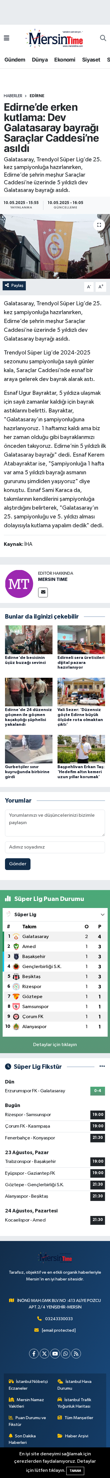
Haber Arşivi (76, 1436)
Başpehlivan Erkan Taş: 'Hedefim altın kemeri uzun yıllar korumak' (80, 772)
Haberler (13, 96)
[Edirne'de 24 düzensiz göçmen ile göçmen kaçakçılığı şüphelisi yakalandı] (29, 691)
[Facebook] (34, 1353)
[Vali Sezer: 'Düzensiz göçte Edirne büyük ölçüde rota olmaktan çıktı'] (81, 691)
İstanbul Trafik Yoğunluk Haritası (74, 1403)
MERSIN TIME (52, 579)
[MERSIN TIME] (19, 583)
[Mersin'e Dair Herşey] (55, 38)
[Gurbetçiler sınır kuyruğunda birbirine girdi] (29, 748)
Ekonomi (64, 60)
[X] (44, 1353)
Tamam (75, 1470)
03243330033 (59, 1319)
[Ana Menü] (6, 38)
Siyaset (91, 60)
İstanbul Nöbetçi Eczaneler (28, 1384)
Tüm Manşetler (79, 1418)
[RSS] (76, 1353)
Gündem (14, 60)
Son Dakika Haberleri (22, 1439)
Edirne (37, 96)
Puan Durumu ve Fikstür (27, 1421)
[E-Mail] (43, 592)
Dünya (40, 60)
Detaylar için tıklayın (55, 1044)
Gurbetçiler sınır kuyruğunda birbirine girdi (27, 772)
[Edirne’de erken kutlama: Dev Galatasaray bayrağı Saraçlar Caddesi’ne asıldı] (55, 246)
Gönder (17, 863)
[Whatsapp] (65, 1353)
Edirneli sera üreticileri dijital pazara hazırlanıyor (80, 663)
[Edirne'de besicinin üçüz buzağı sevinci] (29, 639)
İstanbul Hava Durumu (74, 1384)
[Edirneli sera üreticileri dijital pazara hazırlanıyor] (81, 639)
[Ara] (103, 38)
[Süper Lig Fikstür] (102, 1066)
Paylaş (17, 285)
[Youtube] (55, 1353)
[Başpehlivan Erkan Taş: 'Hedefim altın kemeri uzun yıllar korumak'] (81, 748)
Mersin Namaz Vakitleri (26, 1403)
